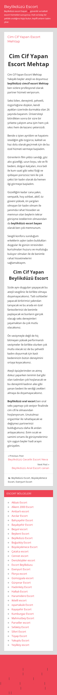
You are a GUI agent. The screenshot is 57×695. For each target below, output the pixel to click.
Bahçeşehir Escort (22, 520)
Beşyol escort (20, 529)
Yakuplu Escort (20, 640)
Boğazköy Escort (21, 542)
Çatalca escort (20, 551)
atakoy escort (10, 683)
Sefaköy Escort (20, 627)
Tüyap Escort (19, 636)
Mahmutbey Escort (23, 618)
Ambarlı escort (20, 511)
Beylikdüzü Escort (21, 6)
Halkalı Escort (20, 591)
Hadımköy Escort (22, 587)
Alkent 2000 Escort (23, 507)
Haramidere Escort (23, 596)
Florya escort (19, 573)
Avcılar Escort (20, 516)
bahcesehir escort (32, 683)
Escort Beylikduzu (22, 565)
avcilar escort (32, 673)
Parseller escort (21, 622)
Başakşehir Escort (22, 524)
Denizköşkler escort (23, 560)
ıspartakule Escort (22, 605)
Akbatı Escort (19, 502)
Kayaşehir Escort (22, 609)
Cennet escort (20, 556)
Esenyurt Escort (24, 481)
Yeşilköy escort (20, 645)
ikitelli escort (19, 600)
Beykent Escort (20, 533)
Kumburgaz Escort (23, 614)
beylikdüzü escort (11, 669)
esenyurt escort (9, 688)
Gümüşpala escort (23, 578)
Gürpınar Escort (21, 582)
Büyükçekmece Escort (25, 547)
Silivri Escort (19, 631)
